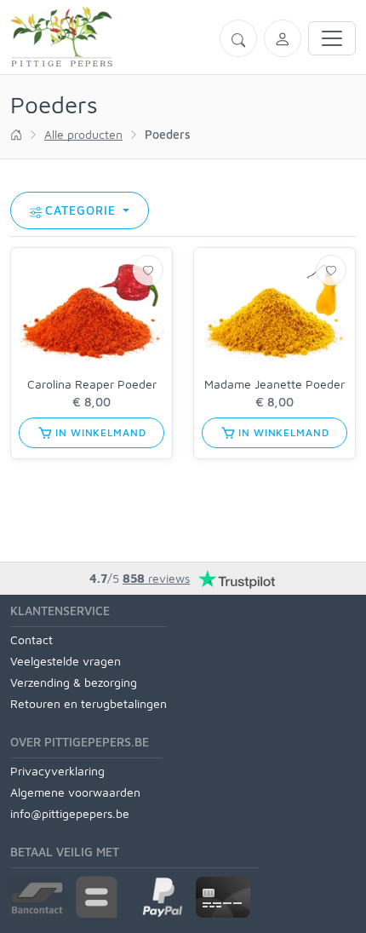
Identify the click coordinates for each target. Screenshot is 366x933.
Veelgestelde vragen (65, 661)
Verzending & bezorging (73, 682)
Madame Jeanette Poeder (274, 384)
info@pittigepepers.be (69, 813)
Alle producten (83, 134)
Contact (31, 639)
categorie (82, 210)
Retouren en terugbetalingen (88, 703)
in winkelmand (99, 432)
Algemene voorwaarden (75, 792)
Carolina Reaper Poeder (92, 384)
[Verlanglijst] (148, 270)
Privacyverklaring (57, 770)
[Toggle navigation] (332, 38)
